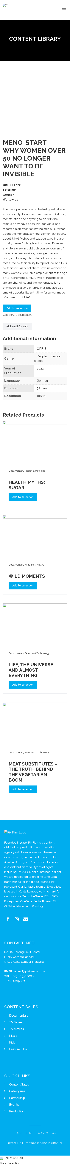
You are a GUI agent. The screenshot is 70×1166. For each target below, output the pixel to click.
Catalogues (17, 1091)
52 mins (42, 388)
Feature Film (18, 1049)
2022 (40, 368)
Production (16, 1111)
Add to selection (17, 308)
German (42, 380)
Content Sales (19, 1084)
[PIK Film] (6, 5)
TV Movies (16, 1029)
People (41, 356)
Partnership (17, 1098)
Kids (12, 1042)
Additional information (17, 326)
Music (13, 1036)
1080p (41, 396)
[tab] (17, 326)
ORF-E (41, 348)
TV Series (15, 1022)
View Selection (10, 1163)
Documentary (24, 314)
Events (14, 1104)
